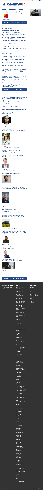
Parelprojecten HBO (20, 447)
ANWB (17, 311)
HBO (30, 288)
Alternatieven (32, 287)
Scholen (17, 467)
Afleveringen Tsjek (19, 306)
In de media (18, 382)
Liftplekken (18, 418)
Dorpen (17, 344)
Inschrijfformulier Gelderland (21, 387)
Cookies (17, 331)
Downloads (18, 345)
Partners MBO (18, 450)
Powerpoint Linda (19, 454)
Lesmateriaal (18, 415)
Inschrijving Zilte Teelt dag (21, 408)
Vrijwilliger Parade (19, 484)
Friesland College (19, 362)
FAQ (16, 358)
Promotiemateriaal (19, 461)
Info (16, 383)
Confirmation (18, 330)
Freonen (17, 359)
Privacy (17, 456)
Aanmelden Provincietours (21, 302)
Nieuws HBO (18, 428)
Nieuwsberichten (33, 294)
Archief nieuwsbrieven (20, 312)
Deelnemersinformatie (20, 336)
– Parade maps (19, 288)
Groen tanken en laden (20, 368)
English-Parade (19, 354)
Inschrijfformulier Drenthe (21, 385)
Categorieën (18, 327)
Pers (17, 452)
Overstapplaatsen (19, 446)
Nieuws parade (19, 431)
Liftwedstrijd (18, 419)
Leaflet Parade (18, 414)
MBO (30, 291)
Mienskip (17, 422)
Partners (17, 449)
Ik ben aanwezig (19, 376)
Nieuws (17, 426)
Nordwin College (19, 436)
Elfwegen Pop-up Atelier (21, 350)
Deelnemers (18, 334)
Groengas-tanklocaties (20, 369)
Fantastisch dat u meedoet (21, 357)
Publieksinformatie (19, 463)
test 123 (17, 474)
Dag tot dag (18, 333)
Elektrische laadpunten (20, 347)
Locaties (17, 421)
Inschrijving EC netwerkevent (21, 401)
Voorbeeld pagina (19, 479)
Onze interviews (33, 299)
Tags (17, 470)
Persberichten (18, 453)
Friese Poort (18, 361)
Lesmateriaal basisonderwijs (21, 417)
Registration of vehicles (20, 465)
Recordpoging (18, 464)
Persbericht (32, 302)
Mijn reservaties (19, 425)
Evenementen (18, 355)
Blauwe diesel (18, 323)
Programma (18, 460)
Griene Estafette (19, 366)
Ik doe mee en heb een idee (21, 380)
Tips (17, 475)
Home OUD (18, 375)
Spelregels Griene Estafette (21, 468)
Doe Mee (17, 340)
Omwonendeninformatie (20, 438)
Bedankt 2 (18, 316)
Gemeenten (18, 365)
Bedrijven (18, 318)
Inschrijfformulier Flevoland (21, 386)
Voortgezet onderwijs (20, 481)
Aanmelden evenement (20, 297)
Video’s (17, 478)
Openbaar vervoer (19, 440)
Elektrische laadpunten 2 (20, 348)
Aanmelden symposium (20, 304)
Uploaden (18, 477)
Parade (31, 301)
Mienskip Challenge (20, 424)
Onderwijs (18, 439)
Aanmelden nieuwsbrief (20, 301)
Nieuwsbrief (32, 298)
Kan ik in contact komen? (20, 410)
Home (17, 373)
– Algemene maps (19, 287)
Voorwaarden (18, 482)
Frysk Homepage (19, 364)
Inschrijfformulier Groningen (21, 389)
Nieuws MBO (18, 429)
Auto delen (18, 313)
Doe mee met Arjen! (20, 341)
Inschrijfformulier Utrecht (21, 396)
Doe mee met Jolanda (20, 343)
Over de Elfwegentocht (20, 445)
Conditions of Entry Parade (21, 329)
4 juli (17, 292)
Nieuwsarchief (18, 435)
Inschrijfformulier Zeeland (21, 397)
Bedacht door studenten (20, 315)
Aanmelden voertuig (20, 305)
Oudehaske (18, 443)
